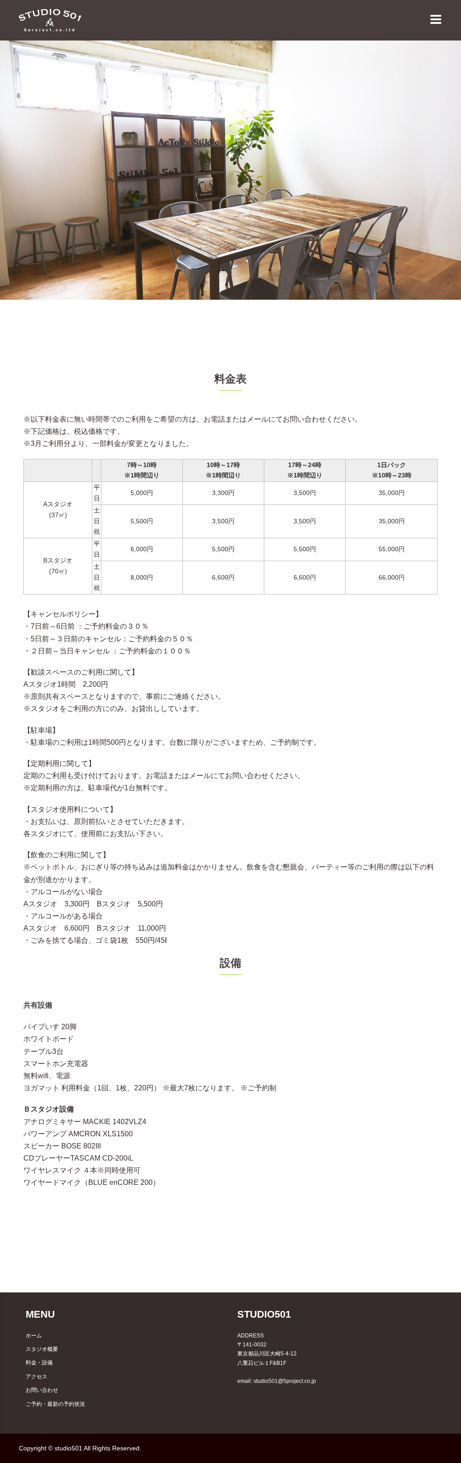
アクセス (36, 1376)
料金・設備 (39, 1362)
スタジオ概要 (42, 1349)
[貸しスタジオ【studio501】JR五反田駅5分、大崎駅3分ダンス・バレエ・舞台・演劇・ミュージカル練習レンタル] (50, 19)
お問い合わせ (42, 1390)
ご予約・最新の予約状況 (55, 1404)
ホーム (34, 1335)
